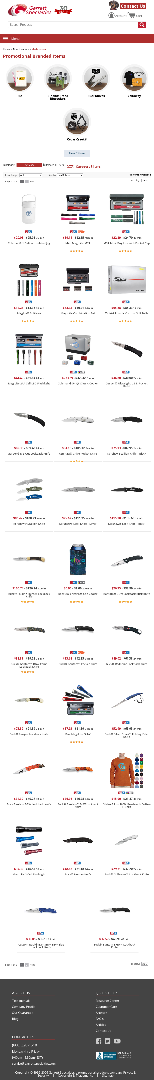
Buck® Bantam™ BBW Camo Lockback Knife (29, 665)
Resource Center (107, 1000)
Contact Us (133, 6)
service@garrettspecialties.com (33, 1063)
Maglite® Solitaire (29, 313)
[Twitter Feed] (107, 1042)
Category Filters (87, 166)
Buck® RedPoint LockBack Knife (126, 664)
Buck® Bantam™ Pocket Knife (78, 664)
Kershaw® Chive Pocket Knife (78, 453)
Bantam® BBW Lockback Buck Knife (126, 594)
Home (6, 49)
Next (32, 181)
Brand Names (21, 49)
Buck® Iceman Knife (78, 874)
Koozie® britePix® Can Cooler (77, 594)
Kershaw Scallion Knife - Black (126, 453)
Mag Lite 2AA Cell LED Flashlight (29, 383)
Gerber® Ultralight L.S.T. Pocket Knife (127, 385)
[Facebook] (99, 1042)
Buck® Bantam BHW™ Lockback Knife (114, 946)
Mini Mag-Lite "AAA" (78, 734)
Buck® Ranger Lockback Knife (29, 734)
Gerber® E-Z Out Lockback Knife (29, 453)
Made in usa (39, 49)
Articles (101, 1024)
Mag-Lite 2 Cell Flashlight (29, 874)
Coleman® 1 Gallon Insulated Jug (29, 243)
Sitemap (108, 1075)
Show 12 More (77, 153)
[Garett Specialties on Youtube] (117, 1042)
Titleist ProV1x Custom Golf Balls (126, 313)
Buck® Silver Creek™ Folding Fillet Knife (127, 735)
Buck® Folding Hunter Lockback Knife (29, 595)
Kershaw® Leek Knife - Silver (78, 523)
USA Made (29, 165)
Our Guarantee (22, 1012)
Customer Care (106, 1006)
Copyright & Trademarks (75, 1075)
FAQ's (100, 1018)
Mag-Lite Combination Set (78, 313)
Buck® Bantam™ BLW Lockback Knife (77, 805)
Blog (15, 1018)
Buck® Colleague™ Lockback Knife (127, 874)
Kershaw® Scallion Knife (29, 523)
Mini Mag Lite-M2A (77, 243)
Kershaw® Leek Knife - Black (126, 523)
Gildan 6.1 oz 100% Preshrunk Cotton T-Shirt (127, 805)
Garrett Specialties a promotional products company (85, 1072)
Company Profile (23, 1006)
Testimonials (21, 1000)
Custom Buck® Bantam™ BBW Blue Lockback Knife (41, 946)
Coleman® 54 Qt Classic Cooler (78, 383)
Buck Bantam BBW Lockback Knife (29, 804)
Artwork (101, 1012)
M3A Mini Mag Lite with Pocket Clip (126, 243)
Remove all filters (54, 165)
